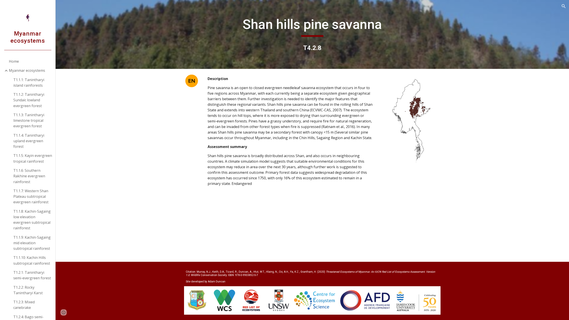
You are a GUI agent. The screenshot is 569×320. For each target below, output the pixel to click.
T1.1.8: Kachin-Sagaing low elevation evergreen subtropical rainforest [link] (32, 220)
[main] (312, 26)
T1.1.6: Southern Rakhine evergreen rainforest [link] (29, 176)
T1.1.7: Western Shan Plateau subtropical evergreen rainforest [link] (30, 196)
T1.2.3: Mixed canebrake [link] (24, 305)
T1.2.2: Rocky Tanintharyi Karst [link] (28, 290)
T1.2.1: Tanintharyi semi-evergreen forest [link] (32, 275)
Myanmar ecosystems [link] (27, 70)
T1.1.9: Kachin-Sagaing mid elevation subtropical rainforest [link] (32, 243)
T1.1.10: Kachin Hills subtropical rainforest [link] (31, 260)
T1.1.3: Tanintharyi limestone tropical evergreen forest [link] (28, 120)
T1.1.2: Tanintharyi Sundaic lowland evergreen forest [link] (28, 100)
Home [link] (14, 61)
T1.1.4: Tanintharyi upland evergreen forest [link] (28, 141)
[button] (563, 6)
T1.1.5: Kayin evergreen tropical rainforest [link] (32, 158)
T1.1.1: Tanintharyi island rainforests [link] (28, 82)
